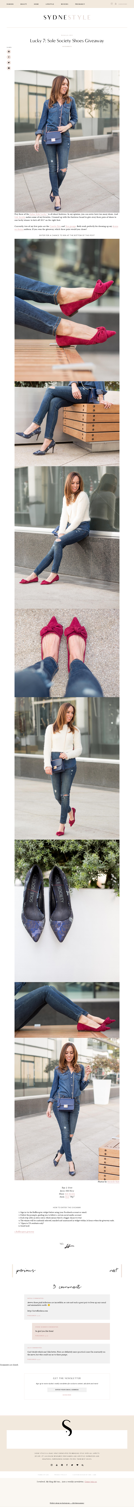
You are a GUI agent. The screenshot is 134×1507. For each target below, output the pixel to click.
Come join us (91, 1481)
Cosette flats (55, 226)
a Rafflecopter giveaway (24, 1231)
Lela (29, 1348)
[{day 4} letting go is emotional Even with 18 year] (38, 1439)
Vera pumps (70, 226)
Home (36, 4)
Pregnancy (80, 4)
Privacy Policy (60, 1475)
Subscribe (123, 4)
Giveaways (67, 46)
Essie (67, 1196)
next (113, 1271)
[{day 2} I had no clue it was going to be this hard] (116, 1439)
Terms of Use (43, 1475)
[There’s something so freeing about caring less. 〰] (57, 1439)
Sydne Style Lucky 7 (38, 214)
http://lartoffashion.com (37, 1311)
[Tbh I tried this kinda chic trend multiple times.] (96, 1439)
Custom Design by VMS (82, 1475)
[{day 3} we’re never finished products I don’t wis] (77, 1439)
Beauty (24, 4)
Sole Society (20, 217)
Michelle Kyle (113, 1181)
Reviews (64, 4)
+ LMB (93, 1475)
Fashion (10, 4)
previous (26, 1271)
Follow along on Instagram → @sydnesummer (67, 1503)
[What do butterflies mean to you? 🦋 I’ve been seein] (18, 1439)
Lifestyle (50, 4)
